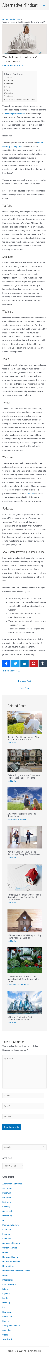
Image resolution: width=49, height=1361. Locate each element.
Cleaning (6, 1206)
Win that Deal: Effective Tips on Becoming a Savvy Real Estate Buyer (24, 853)
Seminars (9, 81)
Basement (7, 1193)
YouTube (8, 78)
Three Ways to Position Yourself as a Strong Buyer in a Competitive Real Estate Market (24, 897)
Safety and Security (11, 1325)
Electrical (6, 1229)
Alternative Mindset (20, 5)
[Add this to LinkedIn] (24, 663)
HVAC (5, 1275)
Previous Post (24, 681)
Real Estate (7, 65)
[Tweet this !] (15, 663)
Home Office (8, 1266)
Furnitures (6, 1238)
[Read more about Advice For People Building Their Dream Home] (24, 798)
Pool (4, 1307)
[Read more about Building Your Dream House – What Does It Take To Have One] (24, 722)
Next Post (24, 688)
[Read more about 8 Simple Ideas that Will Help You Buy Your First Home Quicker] (24, 920)
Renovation (7, 1316)
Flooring (6, 1234)
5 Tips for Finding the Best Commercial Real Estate (19, 1018)
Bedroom (6, 1202)
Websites (9, 93)
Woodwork (7, 1339)
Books (8, 87)
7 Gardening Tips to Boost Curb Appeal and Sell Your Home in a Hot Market (23, 979)
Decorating (7, 1215)
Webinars (9, 84)
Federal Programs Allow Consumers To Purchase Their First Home (23, 776)
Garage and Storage (11, 1243)
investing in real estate (15, 113)
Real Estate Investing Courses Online (20, 99)
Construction (12, 819)
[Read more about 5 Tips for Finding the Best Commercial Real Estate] (24, 1002)
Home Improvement (11, 1261)
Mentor (8, 90)
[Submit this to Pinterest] (33, 663)
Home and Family (10, 1257)
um (32, 493)
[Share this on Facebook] (6, 663)
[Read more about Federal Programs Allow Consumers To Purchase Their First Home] (24, 760)
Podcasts (9, 96)
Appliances (7, 1188)
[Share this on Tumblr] (43, 663)
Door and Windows (10, 1225)
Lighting (6, 1293)
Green (5, 1252)
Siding (5, 1335)
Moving (5, 1298)
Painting (6, 1303)
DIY (3, 1220)
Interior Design (9, 1284)
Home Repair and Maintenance (16, 1270)
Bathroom (6, 1197)
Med (29, 493)
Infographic (7, 1280)
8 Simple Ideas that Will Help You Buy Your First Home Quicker (24, 936)
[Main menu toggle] (44, 5)
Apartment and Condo (12, 1184)
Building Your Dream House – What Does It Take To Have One (23, 738)
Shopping (6, 1330)
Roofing (5, 1321)
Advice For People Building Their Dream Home (22, 814)
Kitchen (5, 1289)
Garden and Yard (13, 985)
